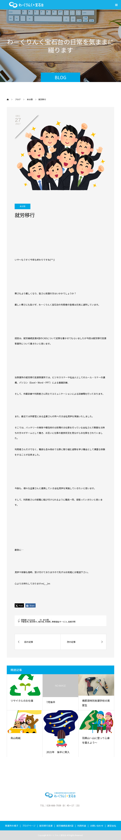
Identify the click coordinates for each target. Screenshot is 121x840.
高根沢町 (72, 621)
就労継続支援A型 (65, 825)
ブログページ (28, 825)
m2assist (31, 619)
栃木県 (41, 621)
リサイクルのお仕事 (22, 700)
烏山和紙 (16, 738)
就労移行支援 (46, 825)
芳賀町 (48, 621)
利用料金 (81, 825)
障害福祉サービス (59, 621)
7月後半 (50, 702)
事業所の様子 (11, 825)
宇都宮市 (25, 621)
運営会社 (111, 825)
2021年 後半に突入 (58, 752)
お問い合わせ (96, 825)
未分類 (22, 206)
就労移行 (33, 621)
